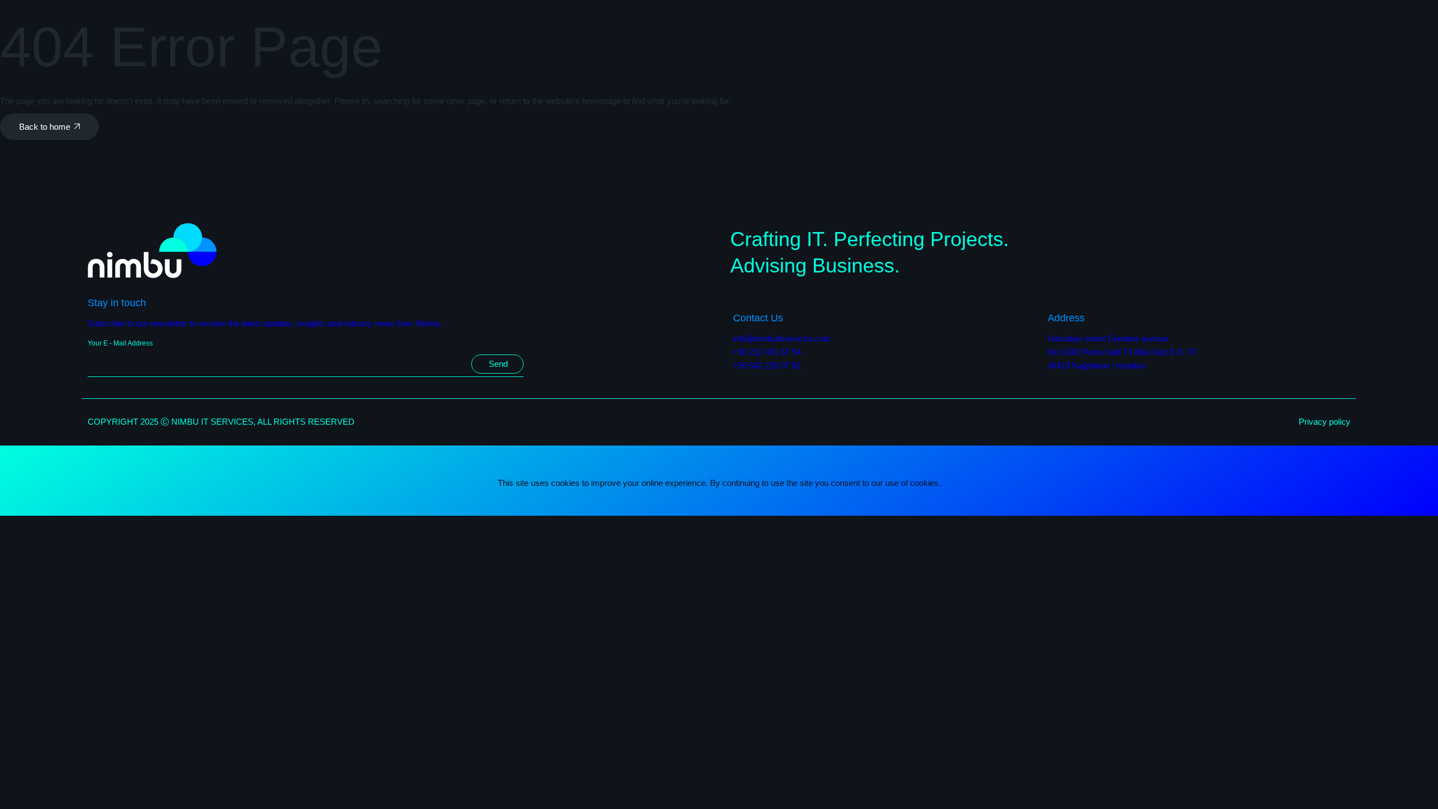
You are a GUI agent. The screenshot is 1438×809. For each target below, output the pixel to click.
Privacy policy (1324, 421)
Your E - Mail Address (120, 343)
